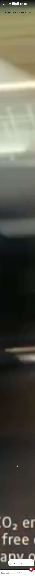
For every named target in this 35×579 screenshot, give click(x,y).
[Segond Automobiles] (18, 1)
